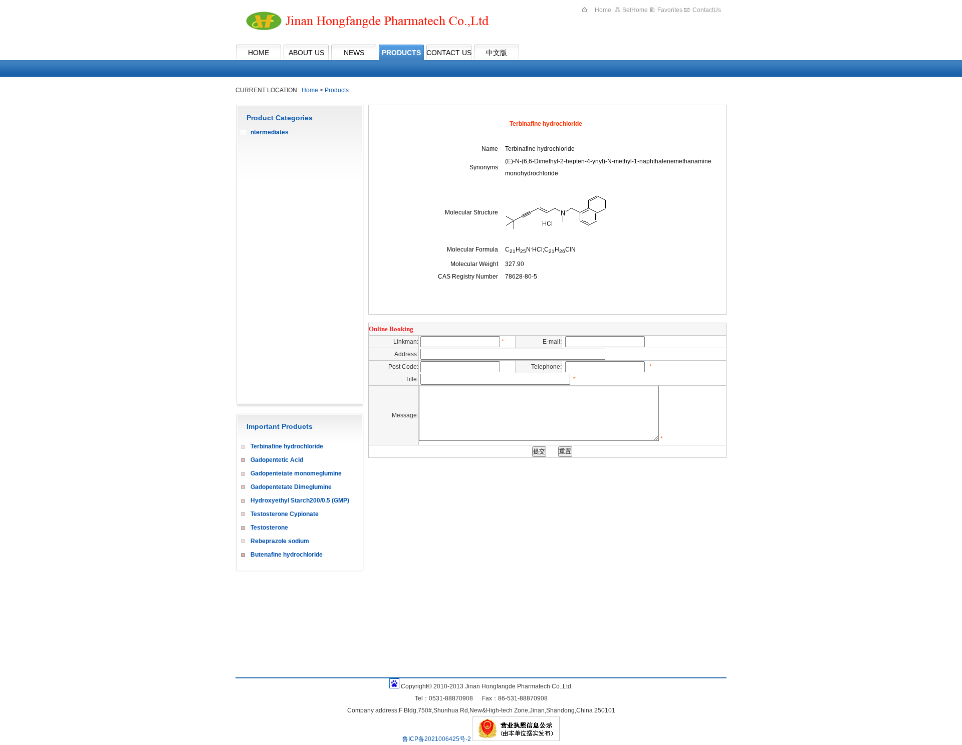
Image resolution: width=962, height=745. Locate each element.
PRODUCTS (401, 53)
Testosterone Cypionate (285, 514)
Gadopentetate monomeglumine (296, 473)
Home (603, 10)
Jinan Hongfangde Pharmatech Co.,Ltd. (363, 22)
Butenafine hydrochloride (287, 554)
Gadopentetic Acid (277, 459)
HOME (258, 53)
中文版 (496, 53)
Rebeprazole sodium (280, 541)
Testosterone (269, 527)
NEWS (354, 53)
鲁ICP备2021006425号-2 (437, 738)
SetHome (635, 10)
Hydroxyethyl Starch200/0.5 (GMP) (300, 500)
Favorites (669, 10)
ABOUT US (306, 53)
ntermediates (270, 132)
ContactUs (706, 10)
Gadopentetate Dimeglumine (291, 486)
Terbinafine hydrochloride (287, 446)
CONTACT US (448, 53)
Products (337, 90)
